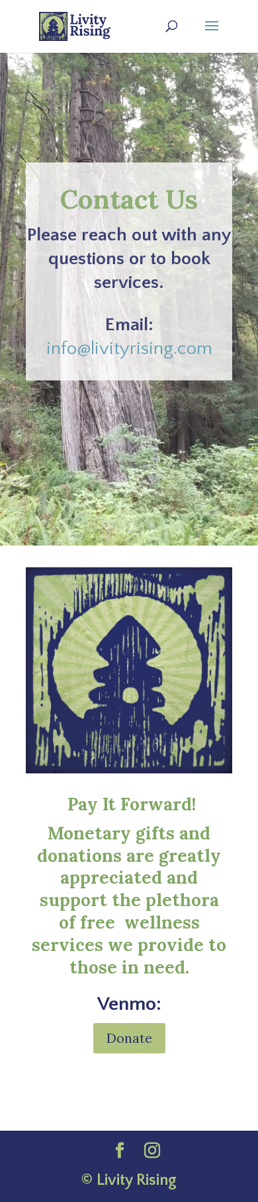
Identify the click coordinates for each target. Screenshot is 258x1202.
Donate (129, 1038)
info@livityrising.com (129, 348)
